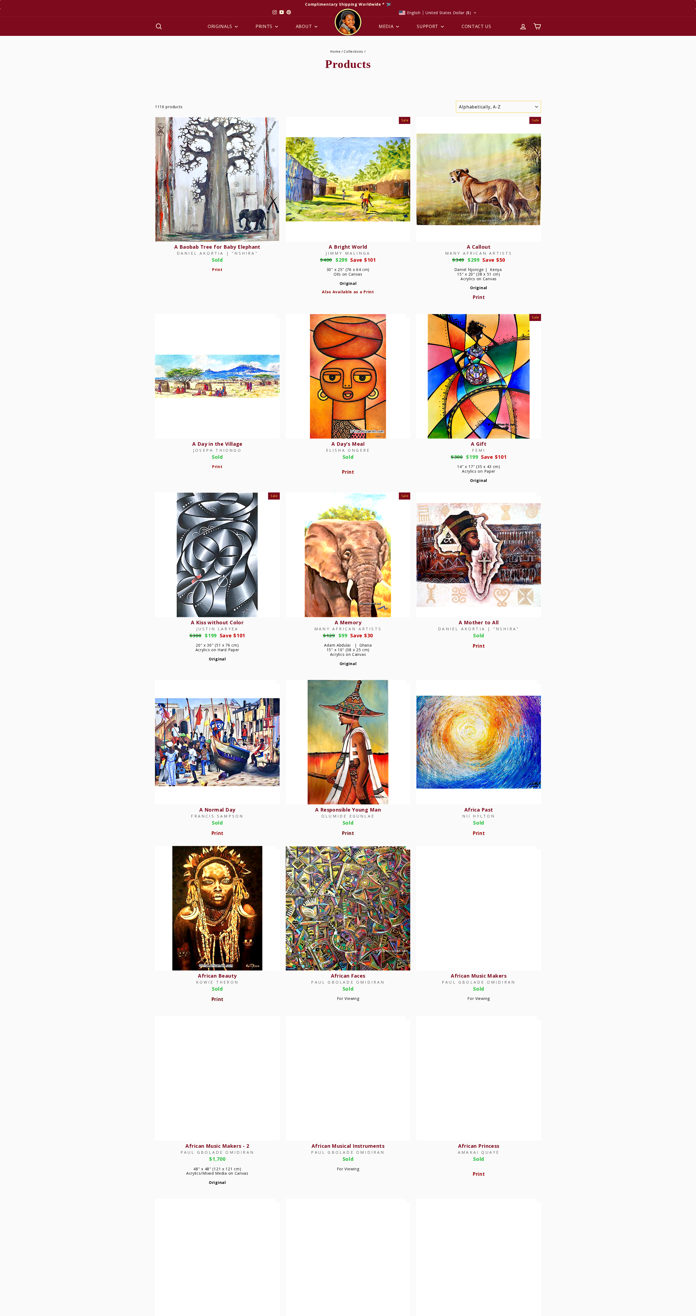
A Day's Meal (348, 444)
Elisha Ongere (348, 450)
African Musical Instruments (348, 1146)
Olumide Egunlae (348, 816)
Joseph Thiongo (217, 450)
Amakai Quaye (478, 1152)
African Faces (348, 975)
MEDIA (387, 26)
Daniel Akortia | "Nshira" (217, 253)
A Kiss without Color (217, 622)
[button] (438, 13)
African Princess (478, 1146)
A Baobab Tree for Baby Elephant (217, 247)
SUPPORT (428, 26)
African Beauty (217, 975)
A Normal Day (217, 809)
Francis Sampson (217, 816)
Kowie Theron (217, 982)
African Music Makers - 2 (217, 1146)
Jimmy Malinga (348, 253)
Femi (479, 450)
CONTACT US (476, 26)
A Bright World (348, 247)
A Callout (478, 247)
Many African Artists (478, 253)
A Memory (348, 622)
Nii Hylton (478, 816)
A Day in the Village (217, 444)
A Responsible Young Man (348, 809)
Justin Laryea (217, 628)
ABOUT (304, 26)
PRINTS (265, 26)
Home (335, 51)
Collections (353, 51)
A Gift (478, 444)
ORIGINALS (221, 26)
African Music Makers (479, 975)
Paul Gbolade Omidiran (348, 982)
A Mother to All (479, 622)
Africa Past (478, 809)
